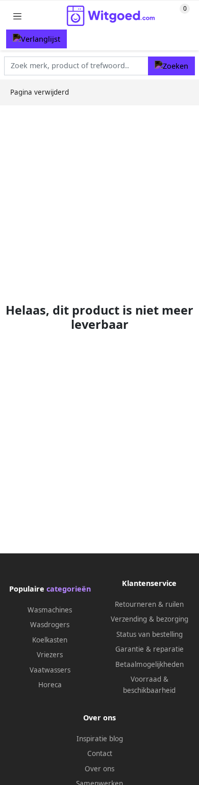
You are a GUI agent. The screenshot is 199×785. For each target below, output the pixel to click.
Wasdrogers (49, 624)
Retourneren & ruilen (149, 604)
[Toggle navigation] (17, 16)
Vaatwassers (50, 670)
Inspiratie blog (100, 738)
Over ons (99, 768)
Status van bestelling (149, 634)
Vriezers (50, 654)
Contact (99, 753)
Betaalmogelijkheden (149, 664)
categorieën (68, 589)
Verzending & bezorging (149, 619)
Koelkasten (49, 639)
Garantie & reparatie (149, 649)
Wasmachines (50, 609)
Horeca (50, 684)
